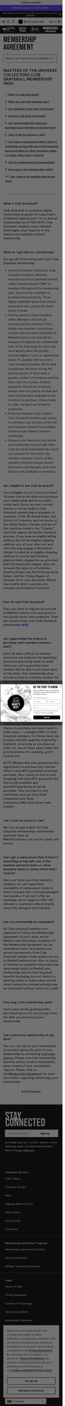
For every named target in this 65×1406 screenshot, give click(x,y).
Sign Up (47, 717)
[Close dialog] (60, 686)
